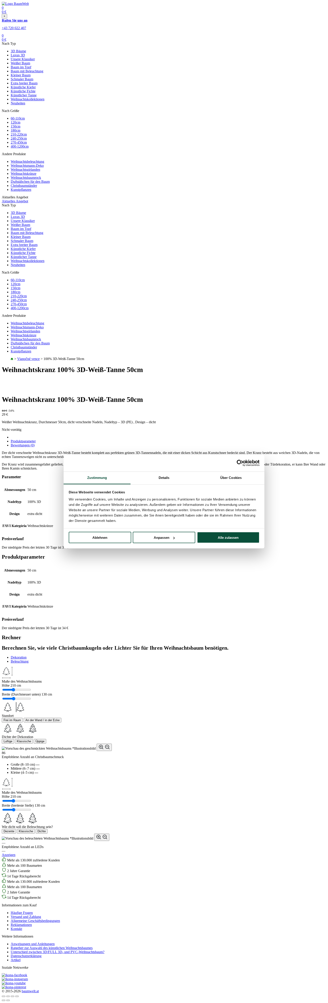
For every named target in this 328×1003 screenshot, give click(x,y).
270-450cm (19, 142)
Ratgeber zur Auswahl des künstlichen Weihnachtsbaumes (52, 948)
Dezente (9, 831)
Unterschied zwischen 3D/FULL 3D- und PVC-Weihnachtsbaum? (57, 952)
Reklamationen (21, 925)
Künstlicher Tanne (24, 95)
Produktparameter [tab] (23, 441)
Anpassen (161, 537)
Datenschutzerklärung (26, 956)
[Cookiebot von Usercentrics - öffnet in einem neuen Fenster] (239, 463)
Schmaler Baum (22, 79)
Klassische (24, 741)
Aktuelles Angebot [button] (15, 201)
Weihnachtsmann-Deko (27, 165)
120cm (15, 122)
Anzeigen (8, 855)
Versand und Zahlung (26, 917)
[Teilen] (8, 996)
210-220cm (19, 134)
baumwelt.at (30, 991)
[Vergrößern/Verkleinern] (17, 996)
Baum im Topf (21, 67)
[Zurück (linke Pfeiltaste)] (3, 1000)
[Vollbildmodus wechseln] (12, 996)
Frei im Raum (12, 720)
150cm (15, 126)
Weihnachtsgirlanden (25, 169)
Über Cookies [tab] (231, 477)
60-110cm (18, 118)
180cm (15, 130)
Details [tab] (164, 477)
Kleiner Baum (21, 75)
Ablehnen (99, 537)
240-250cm (19, 138)
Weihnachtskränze (23, 173)
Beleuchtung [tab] (20, 661)
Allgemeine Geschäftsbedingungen (35, 921)
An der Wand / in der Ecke (42, 720)
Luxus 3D (18, 55)
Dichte (41, 831)
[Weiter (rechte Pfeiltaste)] (8, 1000)
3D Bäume (18, 51)
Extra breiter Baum (24, 83)
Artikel (16, 960)
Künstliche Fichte (23, 91)
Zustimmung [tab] (97, 477)
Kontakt (16, 929)
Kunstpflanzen (21, 189)
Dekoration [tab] (19, 657)
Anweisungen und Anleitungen (33, 944)
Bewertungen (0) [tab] (23, 445)
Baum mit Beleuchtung (27, 71)
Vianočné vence (28, 359)
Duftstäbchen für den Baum (30, 181)
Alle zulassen (228, 537)
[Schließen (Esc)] (3, 996)
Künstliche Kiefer (23, 87)
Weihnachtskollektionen (27, 99)
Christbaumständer (24, 185)
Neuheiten (18, 103)
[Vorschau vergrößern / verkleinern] (104, 747)
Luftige (8, 741)
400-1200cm (20, 146)
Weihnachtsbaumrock (26, 177)
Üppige (39, 741)
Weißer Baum (20, 63)
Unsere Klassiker (23, 59)
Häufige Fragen (22, 913)
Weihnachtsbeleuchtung (27, 161)
